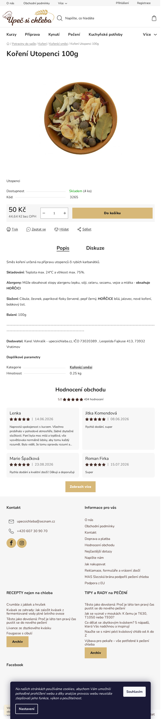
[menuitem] (11, 34)
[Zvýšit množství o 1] (65, 213)
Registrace (144, 3)
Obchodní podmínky (36, 3)
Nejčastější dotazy (98, 551)
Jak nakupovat (95, 564)
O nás (10, 3)
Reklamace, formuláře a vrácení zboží (112, 570)
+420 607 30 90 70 (32, 531)
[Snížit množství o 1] (44, 213)
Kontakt (90, 532)
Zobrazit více (80, 486)
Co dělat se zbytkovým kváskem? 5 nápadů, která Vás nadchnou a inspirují (117, 624)
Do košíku (112, 213)
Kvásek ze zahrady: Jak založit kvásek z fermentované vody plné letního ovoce (35, 612)
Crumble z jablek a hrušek (25, 605)
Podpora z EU (95, 583)
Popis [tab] (63, 248)
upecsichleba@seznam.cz (36, 521)
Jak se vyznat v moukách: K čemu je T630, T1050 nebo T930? (116, 615)
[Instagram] (22, 543)
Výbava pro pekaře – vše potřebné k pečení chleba (117, 643)
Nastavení (26, 709)
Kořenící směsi (81, 367)
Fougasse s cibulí (19, 633)
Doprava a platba (97, 539)
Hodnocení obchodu (80, 389)
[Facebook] (11, 543)
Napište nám (94, 557)
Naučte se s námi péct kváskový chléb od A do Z (119, 633)
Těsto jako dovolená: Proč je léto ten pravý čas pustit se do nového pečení (41, 621)
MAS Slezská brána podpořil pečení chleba (117, 577)
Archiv (17, 641)
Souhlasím (134, 691)
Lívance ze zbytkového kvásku (28, 628)
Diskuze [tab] (95, 248)
